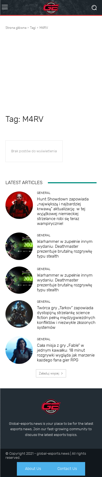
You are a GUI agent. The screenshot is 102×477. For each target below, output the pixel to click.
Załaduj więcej (49, 373)
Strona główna (15, 28)
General (43, 192)
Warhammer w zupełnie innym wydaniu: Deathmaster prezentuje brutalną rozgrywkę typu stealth (64, 249)
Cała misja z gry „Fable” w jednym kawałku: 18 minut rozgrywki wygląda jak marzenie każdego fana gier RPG (66, 353)
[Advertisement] (51, 73)
